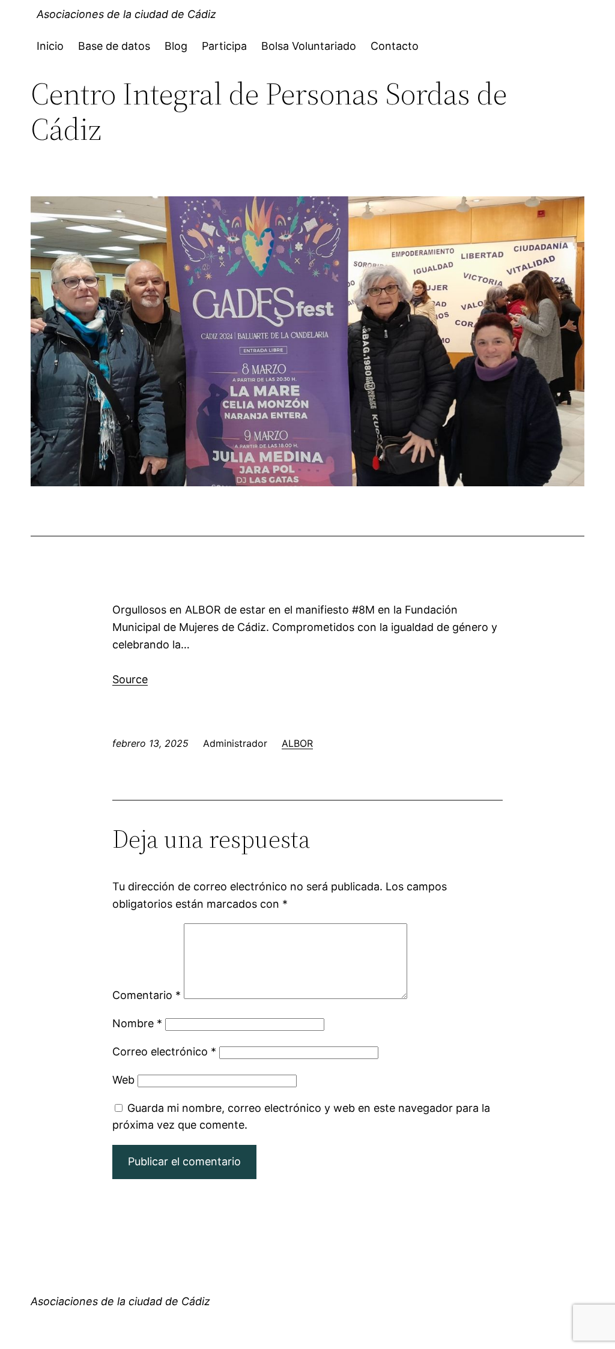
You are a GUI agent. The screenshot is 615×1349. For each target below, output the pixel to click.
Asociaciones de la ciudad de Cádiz (126, 14)
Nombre (137, 1023)
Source (130, 679)
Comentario (146, 995)
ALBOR (297, 743)
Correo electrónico (164, 1051)
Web (123, 1079)
